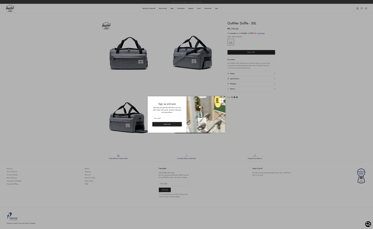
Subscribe (167, 124)
